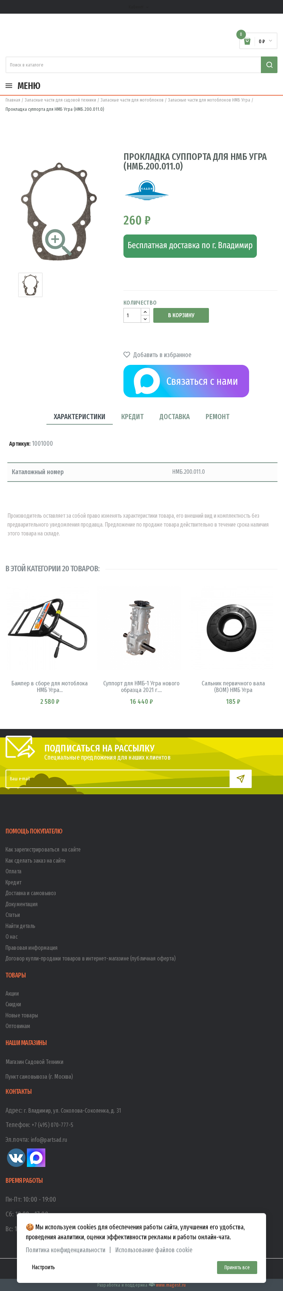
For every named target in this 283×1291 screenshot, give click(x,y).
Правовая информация (31, 947)
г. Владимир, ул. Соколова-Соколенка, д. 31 (72, 1110)
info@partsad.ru (49, 1139)
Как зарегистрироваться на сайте (43, 849)
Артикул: (20, 443)
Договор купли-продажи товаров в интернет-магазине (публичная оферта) (91, 958)
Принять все (237, 1267)
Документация (22, 904)
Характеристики (79, 416)
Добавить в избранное (161, 355)
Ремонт (218, 416)
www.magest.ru (171, 1285)
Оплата (13, 871)
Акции (12, 993)
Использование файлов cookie (153, 1250)
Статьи (13, 914)
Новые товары (22, 1015)
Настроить (43, 1267)
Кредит (132, 416)
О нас (12, 936)
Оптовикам (18, 1026)
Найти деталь (20, 925)
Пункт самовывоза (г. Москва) (39, 1076)
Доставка (175, 416)
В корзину (181, 315)
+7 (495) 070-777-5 (52, 1125)
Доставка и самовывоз (31, 893)
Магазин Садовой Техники (34, 1061)
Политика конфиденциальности (65, 1250)
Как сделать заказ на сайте (36, 860)
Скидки (13, 1004)
